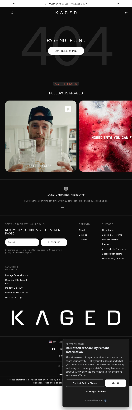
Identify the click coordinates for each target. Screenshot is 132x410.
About (82, 230)
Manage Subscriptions (16, 275)
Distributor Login (14, 297)
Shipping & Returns (112, 234)
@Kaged (76, 93)
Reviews (106, 244)
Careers (83, 239)
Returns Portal (110, 239)
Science (83, 234)
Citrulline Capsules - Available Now (66, 3)
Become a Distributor (16, 292)
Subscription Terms (112, 253)
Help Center (108, 230)
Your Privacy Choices (113, 258)
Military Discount (14, 287)
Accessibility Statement (114, 249)
